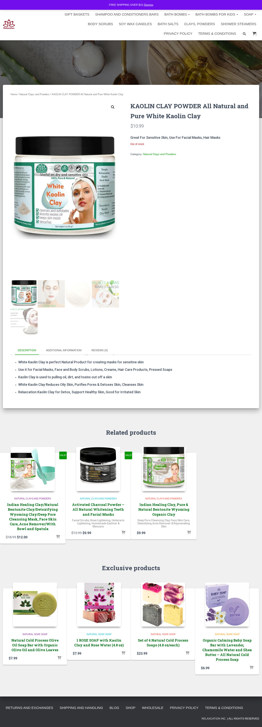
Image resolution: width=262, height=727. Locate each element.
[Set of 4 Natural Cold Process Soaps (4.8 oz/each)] (163, 604)
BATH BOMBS (176, 14)
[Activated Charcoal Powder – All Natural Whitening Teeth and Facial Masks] (98, 469)
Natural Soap (31, 634)
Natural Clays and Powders (34, 94)
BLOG (114, 708)
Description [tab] (27, 350)
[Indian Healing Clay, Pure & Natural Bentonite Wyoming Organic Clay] (164, 469)
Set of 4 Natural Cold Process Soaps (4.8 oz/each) (163, 642)
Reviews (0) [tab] (99, 350)
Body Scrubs (100, 24)
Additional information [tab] (64, 350)
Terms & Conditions (217, 34)
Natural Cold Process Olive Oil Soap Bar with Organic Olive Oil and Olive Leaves (34, 645)
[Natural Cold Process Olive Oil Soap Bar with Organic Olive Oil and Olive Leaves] (35, 604)
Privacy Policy (178, 34)
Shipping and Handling (81, 708)
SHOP (130, 708)
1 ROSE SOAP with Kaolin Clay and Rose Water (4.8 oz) (99, 642)
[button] (112, 107)
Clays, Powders (199, 24)
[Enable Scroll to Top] (254, 719)
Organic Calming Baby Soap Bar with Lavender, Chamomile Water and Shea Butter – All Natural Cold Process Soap (227, 650)
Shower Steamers (238, 24)
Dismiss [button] (148, 4)
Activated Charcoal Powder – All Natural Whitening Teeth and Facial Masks (98, 509)
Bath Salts (168, 24)
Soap (249, 14)
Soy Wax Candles (135, 24)
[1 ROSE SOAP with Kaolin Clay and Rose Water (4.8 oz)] (99, 604)
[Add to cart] (58, 537)
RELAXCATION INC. (214, 718)
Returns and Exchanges (29, 708)
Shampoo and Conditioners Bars (127, 14)
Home (14, 94)
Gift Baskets (77, 14)
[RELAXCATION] (9, 24)
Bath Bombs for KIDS (215, 14)
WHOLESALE (152, 708)
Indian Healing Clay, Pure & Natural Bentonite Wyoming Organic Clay (163, 509)
